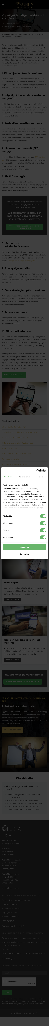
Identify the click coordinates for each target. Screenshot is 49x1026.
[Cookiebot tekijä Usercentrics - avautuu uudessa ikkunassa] (36, 470)
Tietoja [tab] (40, 477)
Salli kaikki (24, 547)
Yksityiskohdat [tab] (24, 477)
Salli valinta (24, 554)
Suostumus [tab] (8, 477)
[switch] (43, 523)
